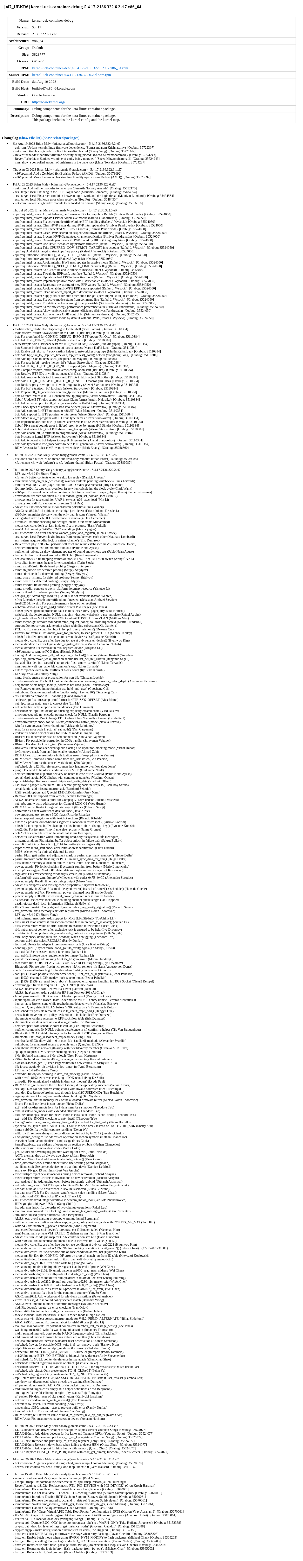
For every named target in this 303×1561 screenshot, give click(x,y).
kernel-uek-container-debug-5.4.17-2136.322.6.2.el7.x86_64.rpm (80, 68)
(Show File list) (30, 138)
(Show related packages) (61, 138)
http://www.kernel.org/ (48, 102)
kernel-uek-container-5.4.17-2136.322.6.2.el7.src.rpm (71, 75)
